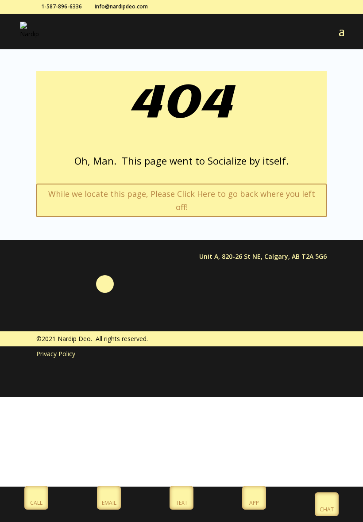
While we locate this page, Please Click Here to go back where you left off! (181, 200)
